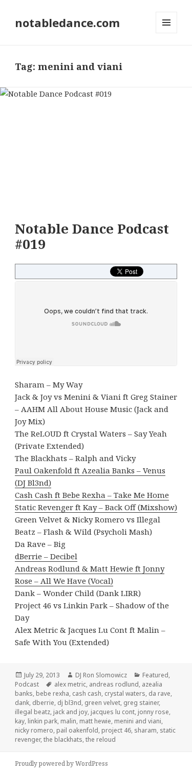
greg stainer (141, 702)
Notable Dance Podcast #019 (92, 236)
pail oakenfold (77, 730)
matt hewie (95, 721)
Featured (155, 675)
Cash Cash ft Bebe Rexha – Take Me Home (92, 495)
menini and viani (137, 721)
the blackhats (63, 739)
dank (22, 702)
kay (20, 721)
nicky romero (34, 730)
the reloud (101, 739)
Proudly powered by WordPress (61, 763)
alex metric (70, 684)
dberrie (43, 702)
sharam (145, 730)
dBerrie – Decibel (46, 556)
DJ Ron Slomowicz (101, 675)
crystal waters (124, 693)
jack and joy (70, 711)
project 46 (116, 730)
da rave (159, 693)
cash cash (86, 693)
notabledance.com (67, 22)
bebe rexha (52, 693)
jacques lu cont (113, 711)
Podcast (27, 684)
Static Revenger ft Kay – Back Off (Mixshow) (96, 507)
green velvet (102, 702)
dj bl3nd (69, 702)
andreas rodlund (114, 684)
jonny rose (153, 711)
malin (68, 721)
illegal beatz (32, 711)
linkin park (42, 721)
